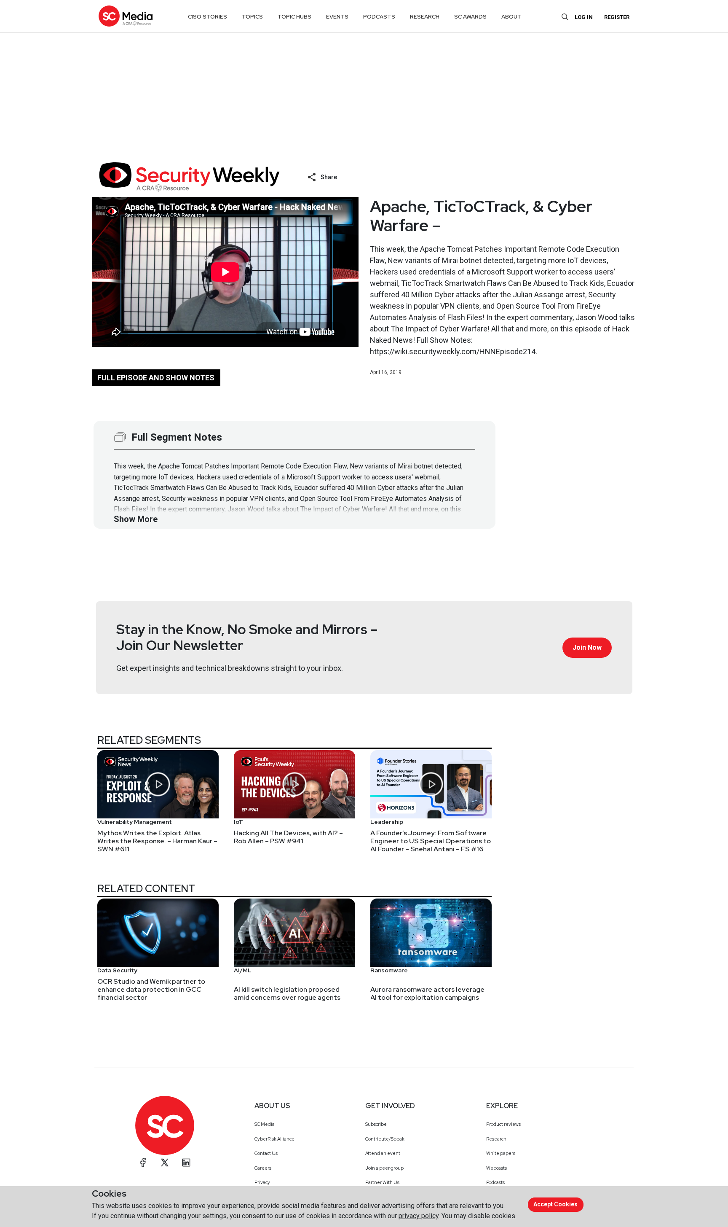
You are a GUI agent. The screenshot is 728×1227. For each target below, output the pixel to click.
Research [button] (424, 16)
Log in (584, 17)
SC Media (264, 1124)
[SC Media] (126, 16)
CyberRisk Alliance (274, 1139)
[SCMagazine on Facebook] (143, 1162)
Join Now (587, 647)
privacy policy (419, 1216)
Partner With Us (382, 1182)
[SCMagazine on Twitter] (165, 1162)
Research (496, 1139)
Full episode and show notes (155, 377)
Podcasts (495, 1182)
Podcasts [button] (379, 16)
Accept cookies (555, 1204)
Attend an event (382, 1153)
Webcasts (496, 1168)
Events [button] (337, 16)
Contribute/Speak (384, 1139)
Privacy (262, 1182)
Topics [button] (252, 16)
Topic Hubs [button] (294, 16)
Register (616, 17)
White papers (500, 1153)
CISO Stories (207, 16)
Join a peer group (384, 1168)
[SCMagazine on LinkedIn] (186, 1162)
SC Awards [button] (470, 16)
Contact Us (266, 1153)
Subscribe (376, 1124)
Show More (136, 519)
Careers (262, 1168)
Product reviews (503, 1124)
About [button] (511, 16)
